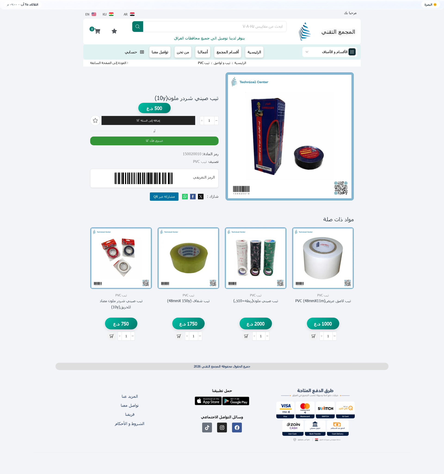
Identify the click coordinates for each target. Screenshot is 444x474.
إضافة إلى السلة (150, 120)
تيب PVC (204, 63)
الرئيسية (240, 63)
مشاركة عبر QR (164, 196)
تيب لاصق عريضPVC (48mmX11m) (323, 300)
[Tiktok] (207, 427)
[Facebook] (193, 196)
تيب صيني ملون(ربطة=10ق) (255, 300)
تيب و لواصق (222, 63)
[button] (350, 12)
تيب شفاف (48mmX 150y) (188, 300)
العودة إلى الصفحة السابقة (108, 63)
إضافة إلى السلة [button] (345, 268)
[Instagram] (222, 427)
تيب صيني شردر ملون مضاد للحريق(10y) (121, 303)
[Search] (137, 26)
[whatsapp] (185, 196)
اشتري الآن (156, 141)
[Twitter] (200, 196)
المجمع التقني (338, 31)
